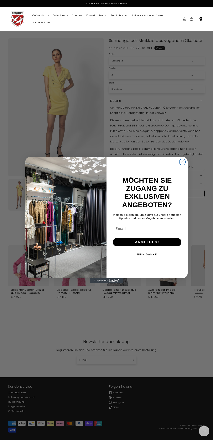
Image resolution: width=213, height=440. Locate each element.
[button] (40, 15)
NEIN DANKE (147, 254)
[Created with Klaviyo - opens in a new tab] (106, 280)
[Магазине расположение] (201, 19)
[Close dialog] (182, 162)
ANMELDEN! (147, 242)
